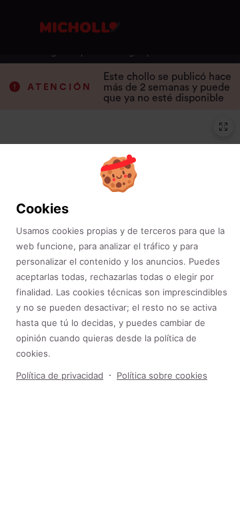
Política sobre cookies (162, 375)
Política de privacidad (59, 375)
